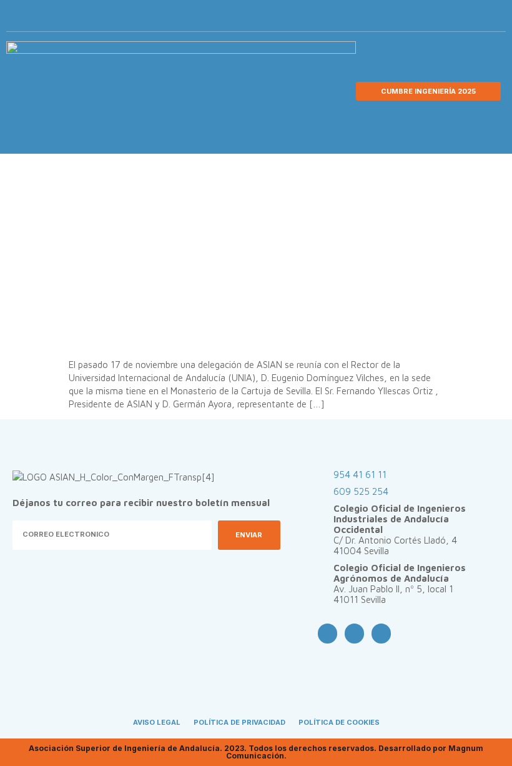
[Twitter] (456, 18)
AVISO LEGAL (156, 722)
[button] (494, 19)
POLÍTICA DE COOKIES (339, 722)
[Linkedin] (476, 18)
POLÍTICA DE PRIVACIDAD (239, 722)
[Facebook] (435, 18)
